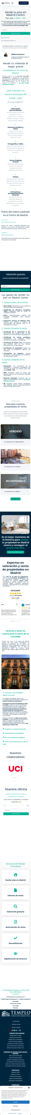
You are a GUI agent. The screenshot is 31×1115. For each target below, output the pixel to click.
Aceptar (15, 1102)
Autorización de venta (15, 927)
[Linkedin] (16, 1030)
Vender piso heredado (15, 1037)
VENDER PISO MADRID (16, 1033)
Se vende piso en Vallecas (12, 491)
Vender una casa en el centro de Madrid (15, 641)
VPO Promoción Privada (15, 1055)
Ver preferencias (15, 1110)
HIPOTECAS (15, 1070)
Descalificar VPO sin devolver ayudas (15, 1066)
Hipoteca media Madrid (15, 1078)
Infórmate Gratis (16, 813)
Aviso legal (15, 1005)
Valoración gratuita (15, 911)
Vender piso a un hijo (15, 1035)
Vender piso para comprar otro (15, 1048)
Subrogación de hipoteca (15, 1080)
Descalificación (15, 943)
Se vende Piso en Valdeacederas (14, 442)
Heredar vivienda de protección (15, 1060)
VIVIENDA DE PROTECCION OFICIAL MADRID (15, 1052)
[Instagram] (18, 1030)
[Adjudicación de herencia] (15, 953)
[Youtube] (12, 1030)
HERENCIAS (15, 1085)
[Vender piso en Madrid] (15, 874)
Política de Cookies (15, 1003)
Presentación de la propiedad (14, 733)
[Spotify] (14, 1030)
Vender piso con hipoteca (15, 1039)
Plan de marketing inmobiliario (15, 737)
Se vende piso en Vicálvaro (12, 466)
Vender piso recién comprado (15, 1043)
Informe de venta (15, 895)
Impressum (20, 1113)
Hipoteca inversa (15, 1074)
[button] (29, 1087)
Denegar (15, 1106)
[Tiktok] (20, 1030)
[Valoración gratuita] (15, 906)
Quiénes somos (16, 1024)
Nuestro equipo (16, 1027)
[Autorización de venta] (15, 922)
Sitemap (15, 1008)
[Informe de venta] (15, 890)
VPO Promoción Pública (15, 1057)
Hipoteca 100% (15, 1072)
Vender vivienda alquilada (15, 1041)
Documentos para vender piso (15, 1045)
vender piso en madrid (21, 46)
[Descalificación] (15, 938)
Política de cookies (12, 1113)
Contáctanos (16, 1021)
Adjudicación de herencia (15, 958)
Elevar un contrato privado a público (15, 1064)
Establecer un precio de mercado (15, 729)
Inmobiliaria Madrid (8, 46)
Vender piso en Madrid (15, 880)
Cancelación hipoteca (15, 1076)
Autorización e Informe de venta (15, 1062)
